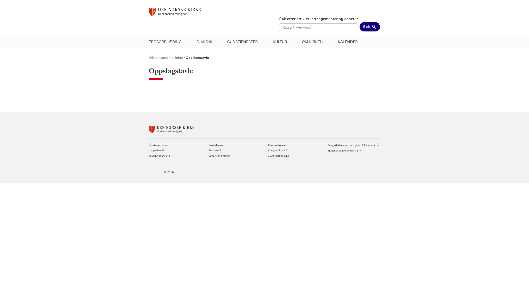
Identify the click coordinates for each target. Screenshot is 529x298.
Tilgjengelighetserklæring (343, 150)
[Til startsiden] (175, 11)
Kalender (348, 41)
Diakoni (204, 41)
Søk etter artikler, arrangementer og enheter (318, 18)
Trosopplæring (165, 41)
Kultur (280, 41)
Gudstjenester (242, 41)
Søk (366, 26)
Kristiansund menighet (166, 57)
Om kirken (312, 41)
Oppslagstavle (197, 57)
